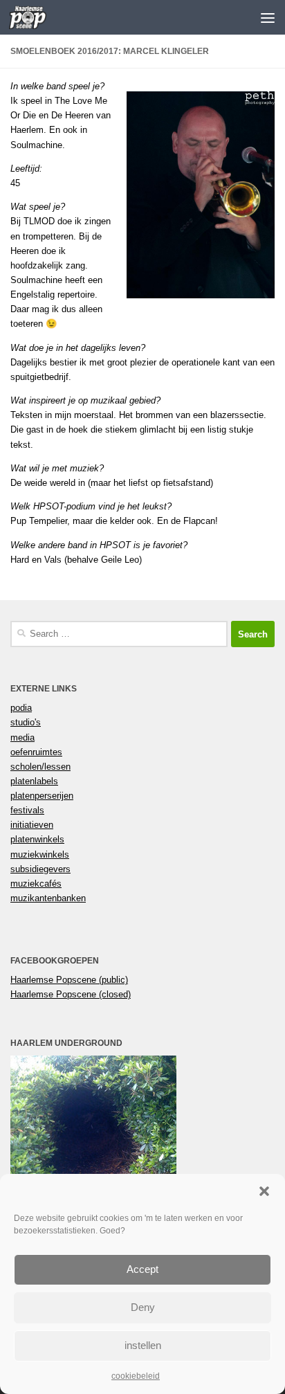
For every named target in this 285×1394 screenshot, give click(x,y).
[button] (264, 1191)
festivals (27, 810)
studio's (25, 722)
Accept (142, 1269)
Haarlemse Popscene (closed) (70, 994)
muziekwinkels (39, 854)
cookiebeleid (135, 1376)
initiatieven (31, 825)
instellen (143, 1345)
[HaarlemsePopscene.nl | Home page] (34, 17)
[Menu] (267, 17)
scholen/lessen (40, 766)
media (22, 737)
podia (21, 708)
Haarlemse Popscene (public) (69, 980)
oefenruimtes (36, 752)
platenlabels (34, 781)
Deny (143, 1307)
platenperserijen (41, 795)
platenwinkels (37, 839)
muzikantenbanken (48, 898)
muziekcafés (36, 883)
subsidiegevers (40, 869)
